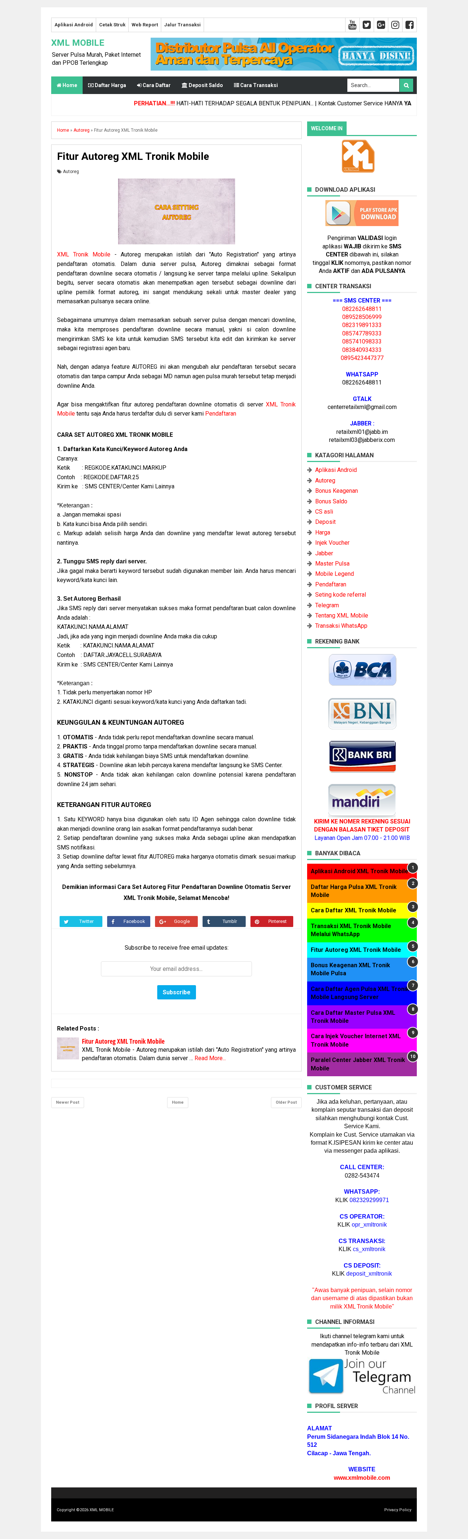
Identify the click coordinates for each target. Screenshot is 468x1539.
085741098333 (362, 341)
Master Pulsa (332, 563)
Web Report (145, 24)
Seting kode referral (340, 594)
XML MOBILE (77, 43)
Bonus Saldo (331, 501)
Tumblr (230, 921)
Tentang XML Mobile (341, 615)
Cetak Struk (112, 24)
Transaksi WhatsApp (341, 625)
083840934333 (362, 349)
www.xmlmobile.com (362, 1478)
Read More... (210, 1058)
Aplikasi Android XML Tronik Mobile (359, 871)
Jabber (324, 553)
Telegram (327, 605)
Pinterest (277, 921)
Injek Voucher (332, 542)
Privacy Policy (397, 1510)
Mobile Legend (334, 573)
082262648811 (362, 308)
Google (182, 921)
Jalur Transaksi (182, 24)
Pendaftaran (220, 413)
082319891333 (362, 325)
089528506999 (362, 317)
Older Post (286, 1102)
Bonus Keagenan (336, 490)
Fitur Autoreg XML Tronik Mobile (123, 1041)
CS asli (324, 511)
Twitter (86, 921)
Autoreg (71, 171)
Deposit (325, 521)
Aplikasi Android (73, 24)
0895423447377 (362, 357)
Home (69, 85)
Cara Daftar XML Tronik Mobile (353, 910)
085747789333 (362, 333)
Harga (322, 532)
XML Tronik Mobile (83, 254)
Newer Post (67, 1102)
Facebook (134, 921)
